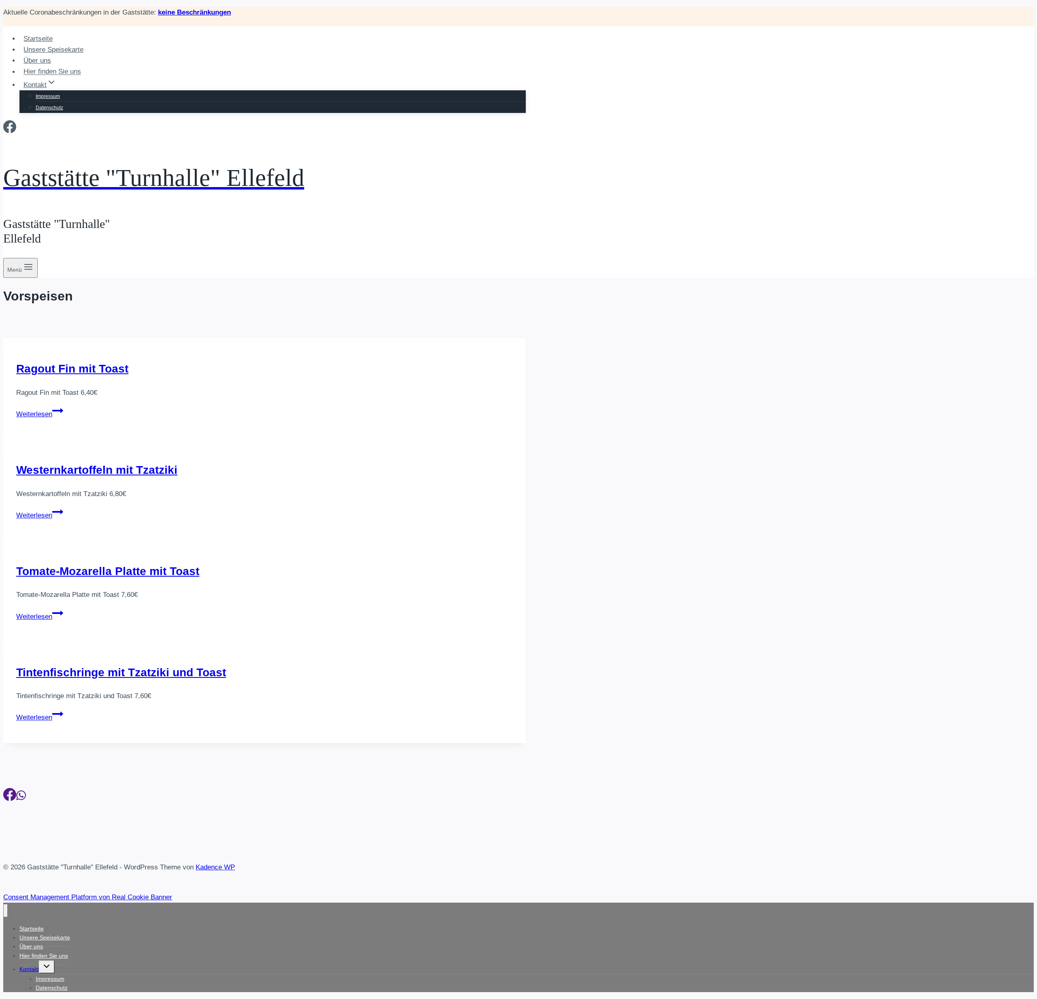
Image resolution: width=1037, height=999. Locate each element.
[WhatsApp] (21, 796)
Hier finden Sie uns (52, 72)
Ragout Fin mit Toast (72, 368)
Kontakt (29, 969)
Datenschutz (49, 108)
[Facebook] (9, 129)
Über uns (37, 60)
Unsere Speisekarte (53, 49)
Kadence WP (215, 867)
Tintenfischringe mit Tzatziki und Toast (121, 672)
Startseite (38, 39)
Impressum (48, 96)
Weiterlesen (39, 414)
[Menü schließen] (5, 910)
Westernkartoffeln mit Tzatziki (96, 470)
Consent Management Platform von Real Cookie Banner (87, 897)
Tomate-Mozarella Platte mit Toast (107, 571)
